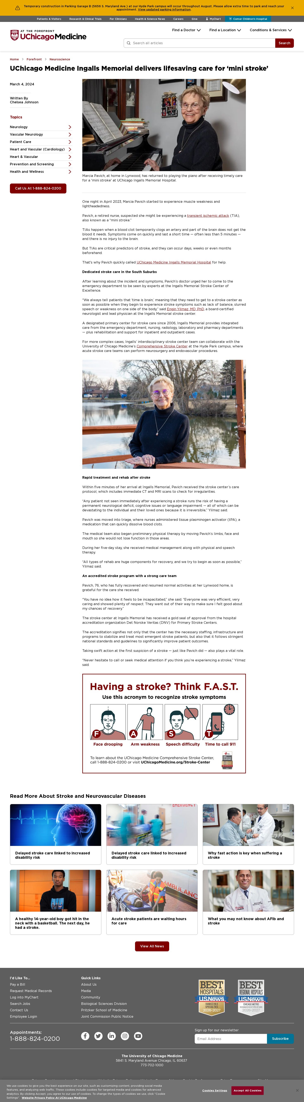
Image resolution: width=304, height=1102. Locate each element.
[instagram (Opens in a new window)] (125, 1036)
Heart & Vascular (24, 157)
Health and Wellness (27, 172)
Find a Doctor (183, 30)
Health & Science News (150, 18)
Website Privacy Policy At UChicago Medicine (54, 1097)
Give (194, 18)
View (142, 9)
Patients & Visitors (49, 18)
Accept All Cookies (247, 1090)
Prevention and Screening (32, 164)
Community (90, 997)
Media (86, 991)
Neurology (19, 127)
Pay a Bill (17, 984)
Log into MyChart (24, 997)
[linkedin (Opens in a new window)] (112, 1036)
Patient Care (20, 142)
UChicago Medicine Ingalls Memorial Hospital (174, 262)
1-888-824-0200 (35, 1036)
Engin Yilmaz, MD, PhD (185, 309)
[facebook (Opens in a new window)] (85, 1036)
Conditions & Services (268, 30)
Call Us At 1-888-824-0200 (38, 188)
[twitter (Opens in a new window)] (98, 1036)
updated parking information (168, 9)
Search (284, 43)
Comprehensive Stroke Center (162, 346)
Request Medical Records (31, 991)
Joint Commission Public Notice (107, 1017)
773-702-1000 (152, 1065)
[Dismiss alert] (292, 8)
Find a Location (222, 30)
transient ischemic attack (208, 216)
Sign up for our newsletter (217, 1030)
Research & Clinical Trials (85, 18)
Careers (178, 18)
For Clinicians (118, 18)
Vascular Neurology (26, 134)
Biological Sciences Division (104, 1004)
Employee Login (23, 1017)
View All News (152, 946)
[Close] (297, 1090)
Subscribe (280, 1039)
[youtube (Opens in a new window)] (138, 1036)
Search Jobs (20, 1004)
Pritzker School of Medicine (104, 1010)
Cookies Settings (214, 1090)
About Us (89, 984)
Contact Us (19, 1010)
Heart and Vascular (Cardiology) (37, 149)
